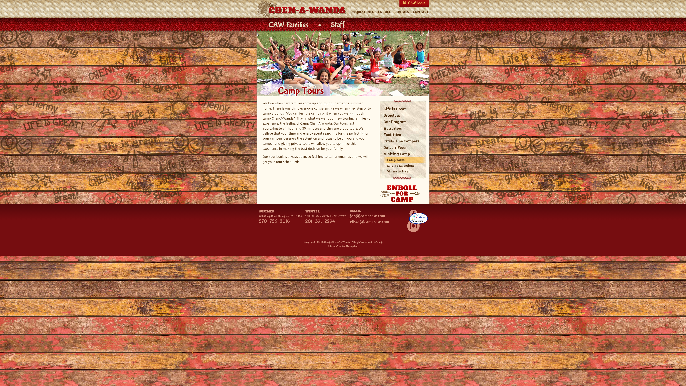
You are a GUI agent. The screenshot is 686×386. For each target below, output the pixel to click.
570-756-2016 (274, 221)
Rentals (401, 12)
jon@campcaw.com (367, 216)
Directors (392, 115)
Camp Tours (396, 160)
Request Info (363, 12)
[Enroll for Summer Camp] (403, 194)
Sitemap (378, 242)
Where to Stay (397, 171)
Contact (421, 12)
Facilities (392, 134)
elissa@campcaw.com (369, 221)
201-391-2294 (320, 221)
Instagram (413, 226)
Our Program (395, 121)
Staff (338, 24)
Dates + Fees (395, 147)
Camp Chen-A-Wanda (302, 9)
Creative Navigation (347, 246)
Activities (393, 128)
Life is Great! (395, 109)
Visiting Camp (397, 154)
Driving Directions (400, 165)
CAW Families (288, 24)
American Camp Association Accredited (418, 218)
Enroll (384, 12)
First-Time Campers (401, 141)
